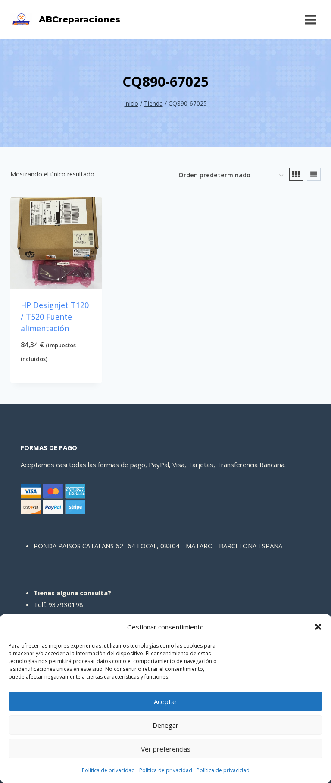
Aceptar (165, 701)
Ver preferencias (165, 749)
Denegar (165, 725)
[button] (318, 627)
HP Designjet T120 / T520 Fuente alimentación (55, 316)
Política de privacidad (108, 770)
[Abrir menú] (310, 19)
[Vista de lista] (314, 174)
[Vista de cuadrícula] (296, 174)
